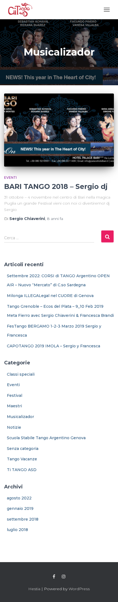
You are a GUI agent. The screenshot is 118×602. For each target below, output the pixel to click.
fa (55, 218)
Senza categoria (22, 448)
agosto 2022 (19, 498)
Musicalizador (20, 416)
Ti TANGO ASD (21, 469)
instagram (63, 576)
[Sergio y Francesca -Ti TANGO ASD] (20, 10)
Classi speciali (21, 374)
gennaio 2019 (20, 508)
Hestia (34, 588)
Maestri (14, 405)
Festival (14, 395)
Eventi (10, 177)
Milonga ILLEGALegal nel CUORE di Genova (50, 295)
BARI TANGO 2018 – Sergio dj (56, 186)
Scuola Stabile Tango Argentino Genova (46, 437)
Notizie (14, 427)
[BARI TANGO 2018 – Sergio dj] (59, 130)
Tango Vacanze (22, 459)
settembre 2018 (22, 519)
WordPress (79, 588)
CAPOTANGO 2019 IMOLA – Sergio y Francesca (53, 345)
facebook (54, 576)
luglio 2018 (17, 529)
